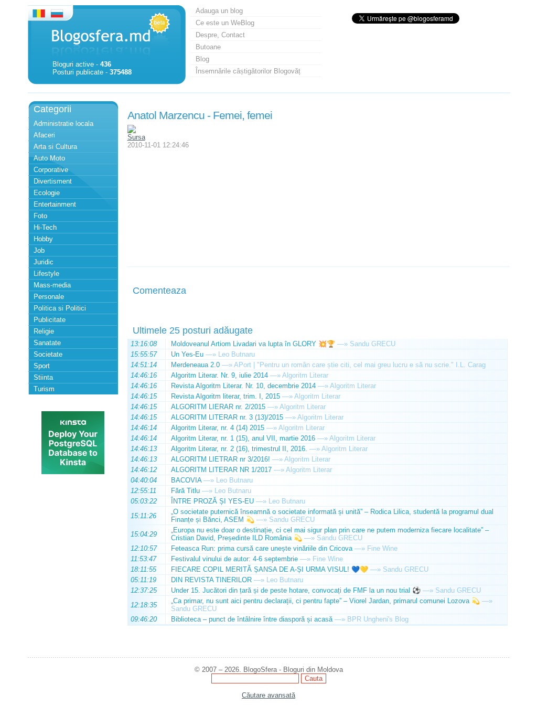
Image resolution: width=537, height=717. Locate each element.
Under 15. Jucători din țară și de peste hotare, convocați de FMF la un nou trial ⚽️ (296, 590)
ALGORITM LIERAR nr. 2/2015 (218, 407)
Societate (48, 354)
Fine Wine (382, 548)
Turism (44, 389)
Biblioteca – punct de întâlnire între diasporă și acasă (251, 619)
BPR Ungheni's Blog (378, 619)
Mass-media (52, 285)
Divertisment (53, 181)
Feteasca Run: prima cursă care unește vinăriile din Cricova (261, 548)
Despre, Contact (220, 35)
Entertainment (55, 204)
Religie (44, 331)
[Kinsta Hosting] (72, 472)
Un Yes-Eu (187, 354)
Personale (49, 297)
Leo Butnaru (236, 354)
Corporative (51, 170)
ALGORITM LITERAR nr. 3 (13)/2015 (227, 417)
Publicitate (50, 320)
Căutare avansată (268, 695)
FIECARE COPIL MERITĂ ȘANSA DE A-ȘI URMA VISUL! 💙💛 (269, 569)
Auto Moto (49, 158)
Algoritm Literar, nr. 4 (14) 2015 (217, 428)
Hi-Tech (45, 227)
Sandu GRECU (372, 344)
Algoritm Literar (305, 375)
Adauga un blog (219, 11)
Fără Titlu (185, 491)
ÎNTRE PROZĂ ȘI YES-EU (212, 501)
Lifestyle (46, 273)
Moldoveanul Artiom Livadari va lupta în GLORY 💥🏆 (253, 344)
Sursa (136, 137)
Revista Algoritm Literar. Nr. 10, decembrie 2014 (243, 386)
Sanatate (47, 343)
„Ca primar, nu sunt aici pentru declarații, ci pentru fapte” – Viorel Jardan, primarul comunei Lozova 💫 (325, 601)
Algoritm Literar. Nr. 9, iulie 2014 (219, 375)
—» (342, 344)
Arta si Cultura (55, 147)
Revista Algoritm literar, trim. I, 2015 (225, 396)
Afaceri (44, 135)
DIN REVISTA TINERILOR (211, 580)
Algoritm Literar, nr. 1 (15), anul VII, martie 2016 (243, 438)
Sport (42, 366)
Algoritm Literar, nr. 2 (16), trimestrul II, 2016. (239, 449)
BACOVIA (186, 480)
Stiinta (43, 377)
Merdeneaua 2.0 (195, 365)
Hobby (43, 239)
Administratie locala (63, 123)
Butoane (208, 47)
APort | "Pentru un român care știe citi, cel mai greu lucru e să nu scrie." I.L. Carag (360, 365)
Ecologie (47, 193)
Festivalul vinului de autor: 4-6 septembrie (234, 559)
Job (39, 250)
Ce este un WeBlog (225, 23)
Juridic (43, 262)
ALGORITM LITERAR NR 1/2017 (221, 470)
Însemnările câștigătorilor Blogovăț (248, 71)
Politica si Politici (60, 308)
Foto (40, 216)
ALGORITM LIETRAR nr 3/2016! (220, 459)
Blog (202, 59)
